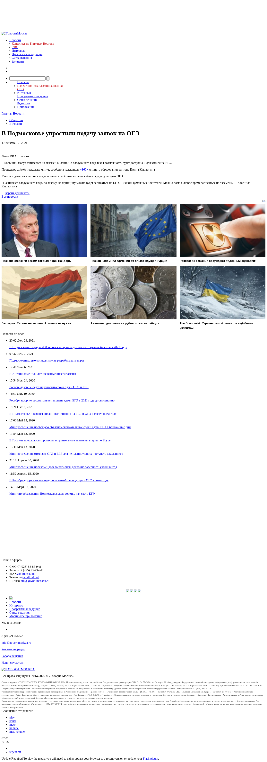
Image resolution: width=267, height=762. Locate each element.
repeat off (15, 752)
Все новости (10, 196)
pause (12, 721)
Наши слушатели (13, 662)
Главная (7, 113)
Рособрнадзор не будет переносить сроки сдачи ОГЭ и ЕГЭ (49, 387)
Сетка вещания (22, 57)
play (12, 717)
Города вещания (12, 656)
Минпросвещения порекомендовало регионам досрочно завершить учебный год (63, 467)
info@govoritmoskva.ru (34, 580)
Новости (15, 40)
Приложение (25, 106)
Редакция (18, 61)
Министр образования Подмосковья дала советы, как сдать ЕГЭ (52, 493)
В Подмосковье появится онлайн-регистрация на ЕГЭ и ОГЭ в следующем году (62, 413)
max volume (17, 731)
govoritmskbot (26, 573)
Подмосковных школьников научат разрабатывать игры (46, 360)
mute (12, 724)
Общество (16, 120)
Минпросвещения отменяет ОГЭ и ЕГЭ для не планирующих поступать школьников (66, 453)
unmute (14, 728)
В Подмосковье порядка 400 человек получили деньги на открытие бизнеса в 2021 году (68, 347)
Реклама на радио (13, 649)
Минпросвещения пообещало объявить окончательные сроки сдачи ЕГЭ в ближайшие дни (70, 427)
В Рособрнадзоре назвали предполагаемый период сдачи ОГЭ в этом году (58, 480)
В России (15, 123)
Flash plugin (150, 758)
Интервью (18, 50)
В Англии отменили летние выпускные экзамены (42, 373)
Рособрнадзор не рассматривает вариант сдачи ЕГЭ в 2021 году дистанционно (62, 400)
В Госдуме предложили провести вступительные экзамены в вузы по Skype (59, 440)
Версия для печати (17, 193)
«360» (84, 169)
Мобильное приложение (25, 616)
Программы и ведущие (27, 54)
